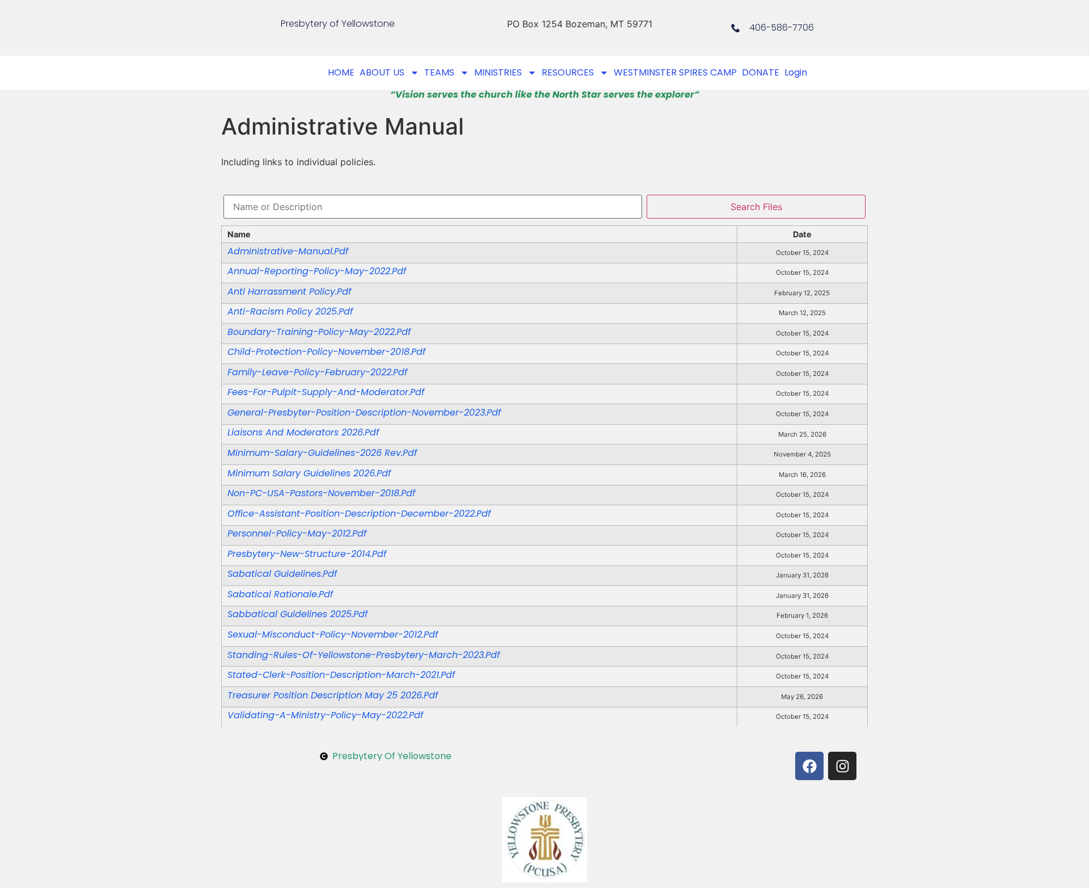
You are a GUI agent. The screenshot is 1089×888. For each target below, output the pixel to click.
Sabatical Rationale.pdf (280, 594)
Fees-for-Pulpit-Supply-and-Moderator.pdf (325, 392)
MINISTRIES (498, 72)
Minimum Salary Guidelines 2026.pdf (309, 473)
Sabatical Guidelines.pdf (282, 573)
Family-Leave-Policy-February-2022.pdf (317, 372)
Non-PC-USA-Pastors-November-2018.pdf (321, 493)
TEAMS (439, 72)
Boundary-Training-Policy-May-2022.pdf (319, 331)
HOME (341, 72)
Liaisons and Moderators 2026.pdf (303, 432)
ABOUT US (382, 72)
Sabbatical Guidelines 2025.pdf (297, 614)
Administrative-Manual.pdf (287, 251)
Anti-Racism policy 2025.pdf (290, 311)
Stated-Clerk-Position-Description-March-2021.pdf (341, 674)
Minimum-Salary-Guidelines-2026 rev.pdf (322, 452)
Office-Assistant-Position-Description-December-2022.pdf (359, 513)
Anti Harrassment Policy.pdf (289, 291)
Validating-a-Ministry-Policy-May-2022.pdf (325, 715)
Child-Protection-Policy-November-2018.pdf (326, 351)
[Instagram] (842, 766)
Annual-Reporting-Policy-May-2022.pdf (316, 271)
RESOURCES (568, 72)
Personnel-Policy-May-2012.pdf (296, 533)
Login (795, 72)
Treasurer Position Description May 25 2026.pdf (332, 695)
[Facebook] (809, 766)
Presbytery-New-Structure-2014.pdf (306, 553)
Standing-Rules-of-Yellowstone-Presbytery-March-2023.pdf (363, 654)
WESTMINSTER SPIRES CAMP (675, 72)
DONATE (760, 72)
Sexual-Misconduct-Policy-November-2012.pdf (332, 634)
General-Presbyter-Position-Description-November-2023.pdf (364, 412)
